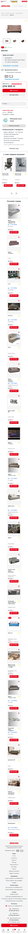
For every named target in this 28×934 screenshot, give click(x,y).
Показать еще (14, 148)
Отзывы (4, 103)
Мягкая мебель (19, 13)
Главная (3, 13)
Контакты (14, 858)
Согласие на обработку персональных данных (14, 898)
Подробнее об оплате (12, 79)
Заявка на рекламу (14, 871)
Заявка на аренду (14, 873)
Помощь (14, 862)
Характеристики (7, 110)
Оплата (14, 869)
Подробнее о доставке (10, 65)
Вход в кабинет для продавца (14, 880)
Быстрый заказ (14, 94)
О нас (14, 855)
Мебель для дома (10, 13)
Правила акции (14, 894)
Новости (14, 860)
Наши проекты (14, 864)
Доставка (14, 866)
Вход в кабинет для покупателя (14, 889)
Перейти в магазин (14, 125)
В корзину (15, 90)
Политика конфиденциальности (14, 896)
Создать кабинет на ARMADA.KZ (14, 878)
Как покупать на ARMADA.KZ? (14, 887)
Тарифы (14, 882)
